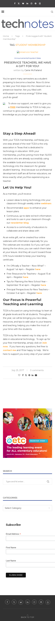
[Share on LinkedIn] (32, 375)
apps (26, 208)
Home (6, 36)
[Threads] (40, 3)
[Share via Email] (36, 375)
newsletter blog (20, 222)
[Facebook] (14, 3)
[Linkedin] (27, 3)
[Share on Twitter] (26, 375)
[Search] (52, 12)
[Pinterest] (35, 3)
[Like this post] (19, 375)
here (37, 269)
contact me (9, 350)
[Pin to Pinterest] (29, 375)
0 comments (37, 370)
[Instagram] (31, 3)
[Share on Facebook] (22, 375)
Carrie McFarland (33, 70)
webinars (46, 203)
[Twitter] (19, 3)
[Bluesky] (23, 3)
